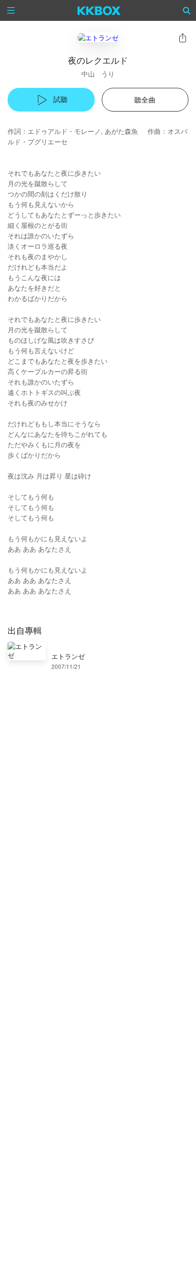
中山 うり (98, 73)
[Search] (187, 10)
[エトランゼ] (98, 37)
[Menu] (11, 10)
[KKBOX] (99, 10)
